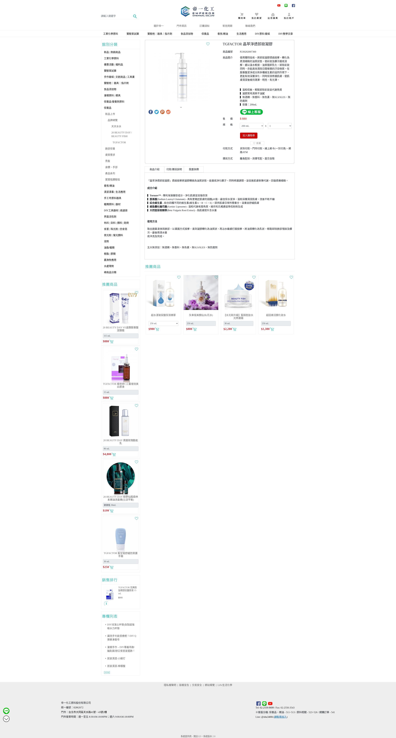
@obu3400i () (274, 717)
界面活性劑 (110, 216)
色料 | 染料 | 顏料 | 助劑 (116, 223)
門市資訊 (182, 26)
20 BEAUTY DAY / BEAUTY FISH (121, 134)
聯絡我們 (250, 26)
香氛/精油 (222, 33)
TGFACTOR (119, 142)
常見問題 (227, 26)
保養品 (205, 33)
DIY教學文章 (285, 33)
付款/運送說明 (174, 169)
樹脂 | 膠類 (110, 253)
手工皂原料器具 (112, 198)
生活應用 (241, 33)
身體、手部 (111, 167)
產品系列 (110, 173)
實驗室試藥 (133, 33)
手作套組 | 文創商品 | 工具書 (119, 77)
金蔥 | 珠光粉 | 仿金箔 (115, 229)
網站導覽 (210, 685)
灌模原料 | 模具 (112, 95)
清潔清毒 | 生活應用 (114, 192)
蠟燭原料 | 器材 (112, 204)
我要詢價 (194, 169)
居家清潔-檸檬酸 (116, 666)
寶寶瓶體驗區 (112, 179)
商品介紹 (154, 169)
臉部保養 (110, 148)
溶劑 (106, 241)
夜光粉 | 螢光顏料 (113, 235)
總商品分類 (110, 272)
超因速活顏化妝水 (276, 315)
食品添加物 (187, 33)
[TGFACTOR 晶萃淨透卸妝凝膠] (182, 73)
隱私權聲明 (170, 685)
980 (121, 597)
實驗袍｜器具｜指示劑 (159, 33)
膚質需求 (110, 155)
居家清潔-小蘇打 (116, 658)
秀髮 (107, 161)
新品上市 (110, 114)
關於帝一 (159, 26)
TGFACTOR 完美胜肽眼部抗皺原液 (127, 590)
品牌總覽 (113, 120)
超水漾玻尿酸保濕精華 (163, 315)
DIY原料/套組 (262, 33)
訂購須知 (204, 26)
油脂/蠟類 (109, 247)
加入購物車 (249, 135)
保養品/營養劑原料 (114, 101)
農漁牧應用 (110, 260)
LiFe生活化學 (225, 685)
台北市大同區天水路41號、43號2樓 (88, 712)
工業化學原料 (110, 33)
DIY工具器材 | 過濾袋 (115, 210)
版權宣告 (184, 685)
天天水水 (116, 126)
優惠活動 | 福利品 (113, 64)
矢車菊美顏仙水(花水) (201, 315)
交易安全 (197, 685)
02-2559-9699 (267, 707)
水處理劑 (109, 266)
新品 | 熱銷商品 (112, 52)
